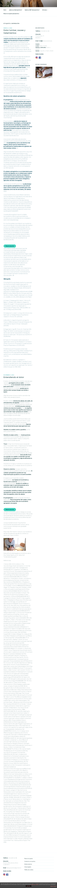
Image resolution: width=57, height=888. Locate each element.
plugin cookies (53, 886)
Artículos (44, 10)
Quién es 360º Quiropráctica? (32, 10)
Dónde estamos (28, 864)
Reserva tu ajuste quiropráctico (11, 13)
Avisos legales (27, 867)
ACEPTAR (28, 886)
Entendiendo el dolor (13, 377)
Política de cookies (28, 869)
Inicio (5, 10)
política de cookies (35, 884)
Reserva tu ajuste (28, 858)
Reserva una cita (10, 246)
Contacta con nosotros (29, 861)
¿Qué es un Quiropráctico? (15, 10)
